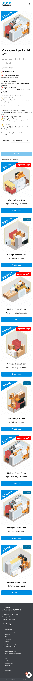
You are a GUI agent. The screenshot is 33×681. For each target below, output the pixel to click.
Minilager (7, 636)
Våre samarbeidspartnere (10, 651)
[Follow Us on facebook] (3, 624)
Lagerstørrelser (8, 634)
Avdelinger (7, 641)
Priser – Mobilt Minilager (10, 632)
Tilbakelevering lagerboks (10, 646)
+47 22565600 (11, 619)
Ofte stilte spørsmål (9, 663)
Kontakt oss (7, 660)
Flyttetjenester (8, 639)
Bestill (17, 154)
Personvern (7, 656)
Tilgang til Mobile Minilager (11, 644)
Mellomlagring (8, 670)
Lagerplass (7, 673)
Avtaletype (6, 141)
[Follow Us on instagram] (10, 624)
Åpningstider (7, 665)
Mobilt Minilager (8, 629)
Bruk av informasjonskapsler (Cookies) (13, 653)
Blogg (6, 658)
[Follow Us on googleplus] (6, 624)
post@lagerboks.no (11, 617)
